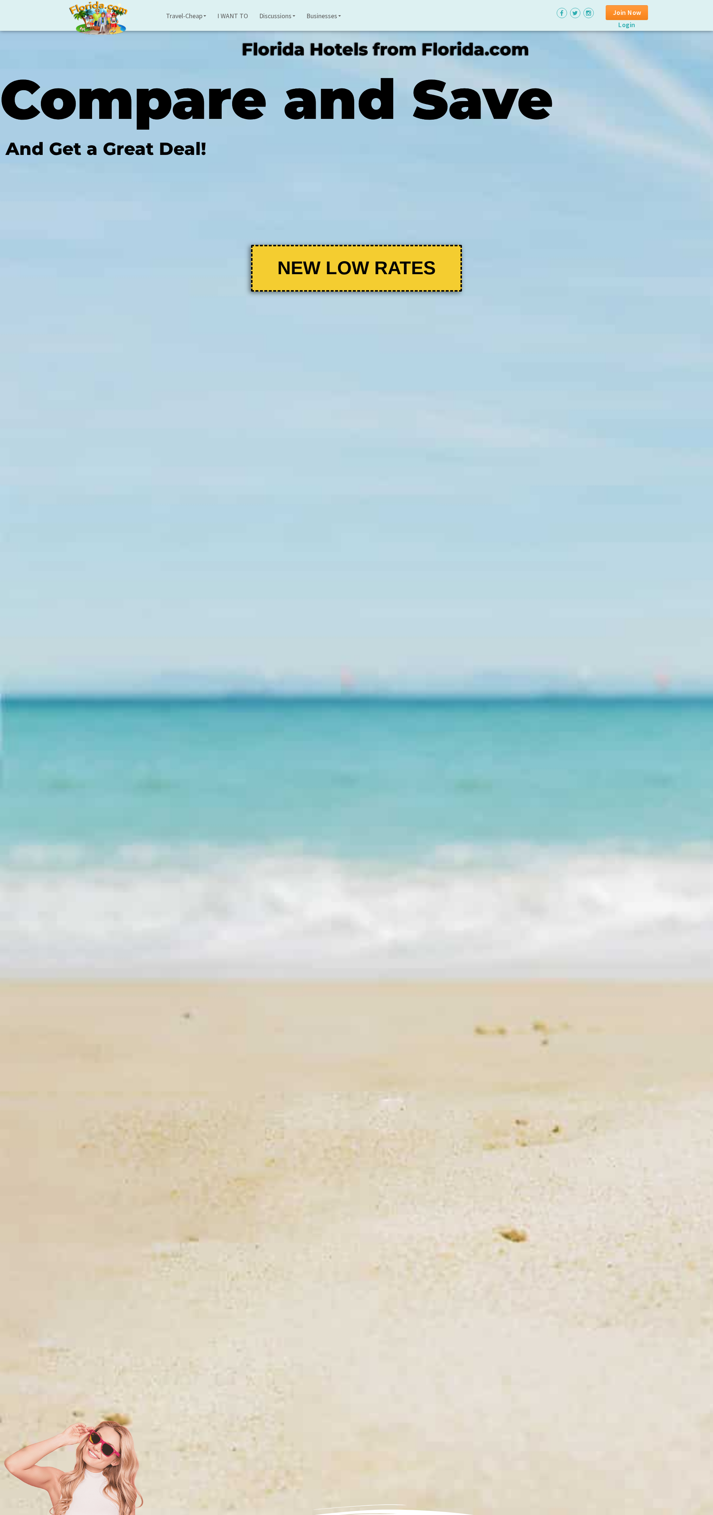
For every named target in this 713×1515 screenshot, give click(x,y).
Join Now (627, 12)
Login (626, 24)
